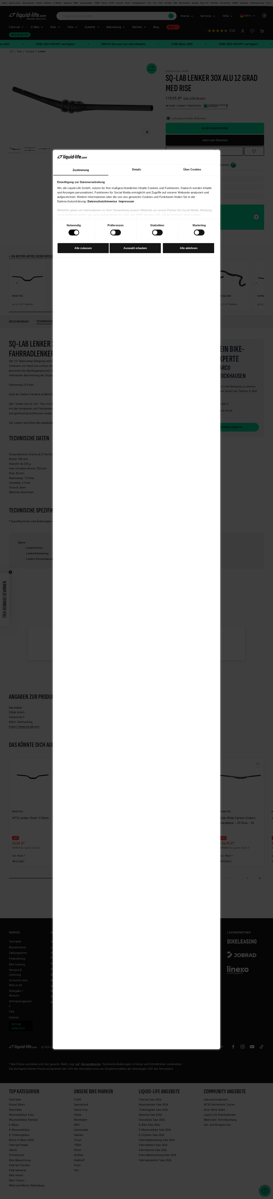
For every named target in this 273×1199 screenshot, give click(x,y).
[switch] (115, 232)
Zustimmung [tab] (81, 169)
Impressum (126, 201)
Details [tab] (136, 169)
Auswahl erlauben (135, 247)
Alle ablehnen (188, 247)
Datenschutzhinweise (102, 201)
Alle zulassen (83, 247)
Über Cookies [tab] (192, 169)
